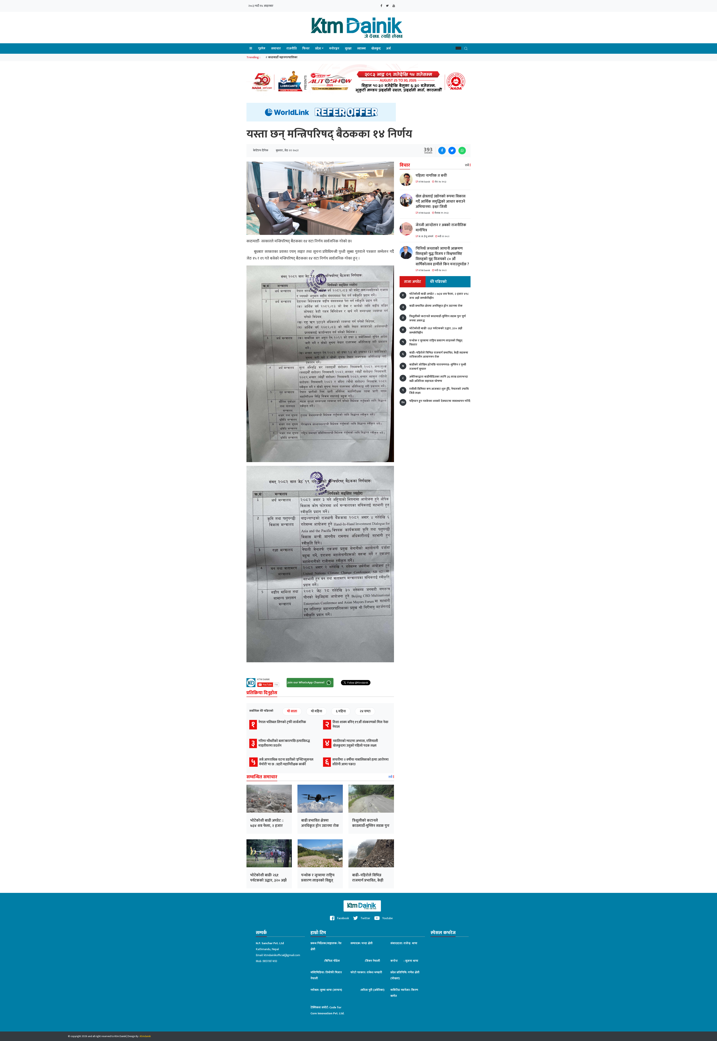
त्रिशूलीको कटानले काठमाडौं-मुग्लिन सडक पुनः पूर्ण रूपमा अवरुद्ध (370, 825)
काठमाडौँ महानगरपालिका (282, 57)
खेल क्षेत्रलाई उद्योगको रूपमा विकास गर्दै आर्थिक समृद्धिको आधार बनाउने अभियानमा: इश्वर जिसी (440, 201)
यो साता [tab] (292, 711)
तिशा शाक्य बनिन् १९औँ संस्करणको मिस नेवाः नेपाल (360, 724)
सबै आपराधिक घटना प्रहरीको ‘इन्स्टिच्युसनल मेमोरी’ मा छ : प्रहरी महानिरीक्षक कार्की (286, 762)
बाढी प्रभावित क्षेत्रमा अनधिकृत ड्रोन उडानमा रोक (320, 823)
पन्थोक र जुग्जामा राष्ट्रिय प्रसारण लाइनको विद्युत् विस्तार (317, 880)
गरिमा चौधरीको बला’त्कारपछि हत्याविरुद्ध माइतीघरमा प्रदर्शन (284, 743)
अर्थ (388, 48)
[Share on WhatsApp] (462, 150)
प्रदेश (318, 48)
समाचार (276, 48)
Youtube (387, 918)
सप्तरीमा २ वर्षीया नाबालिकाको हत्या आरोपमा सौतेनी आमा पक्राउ (360, 762)
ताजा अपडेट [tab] (412, 282)
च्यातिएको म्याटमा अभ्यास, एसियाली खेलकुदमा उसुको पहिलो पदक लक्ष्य (355, 743)
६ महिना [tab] (341, 711)
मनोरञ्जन (334, 48)
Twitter (365, 918)
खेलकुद (376, 48)
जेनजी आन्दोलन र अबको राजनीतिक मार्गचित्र (441, 227)
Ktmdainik (145, 1036)
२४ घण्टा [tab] (365, 711)
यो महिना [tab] (316, 711)
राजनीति (291, 48)
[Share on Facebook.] (442, 150)
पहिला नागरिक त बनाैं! (431, 175)
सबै (390, 777)
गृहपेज (261, 48)
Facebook (342, 918)
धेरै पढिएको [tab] (438, 282)
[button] (458, 48)
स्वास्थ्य (361, 48)
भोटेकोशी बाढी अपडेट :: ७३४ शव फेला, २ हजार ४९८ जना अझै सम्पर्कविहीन (269, 825)
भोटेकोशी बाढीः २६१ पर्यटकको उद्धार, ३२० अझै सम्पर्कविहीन (268, 880)
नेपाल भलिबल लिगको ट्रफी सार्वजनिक (282, 722)
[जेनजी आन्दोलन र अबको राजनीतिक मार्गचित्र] (408, 228)
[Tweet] (452, 150)
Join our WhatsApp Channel (306, 682)
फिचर (306, 48)
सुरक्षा (348, 48)
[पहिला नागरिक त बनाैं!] (408, 179)
